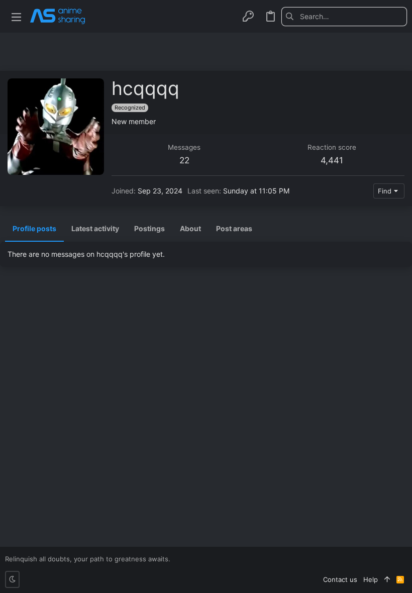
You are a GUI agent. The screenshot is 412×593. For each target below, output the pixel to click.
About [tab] (190, 228)
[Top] (387, 579)
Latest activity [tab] (95, 228)
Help (370, 579)
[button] (16, 16)
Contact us (340, 579)
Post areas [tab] (234, 228)
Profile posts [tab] (34, 228)
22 (184, 160)
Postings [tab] (149, 228)
